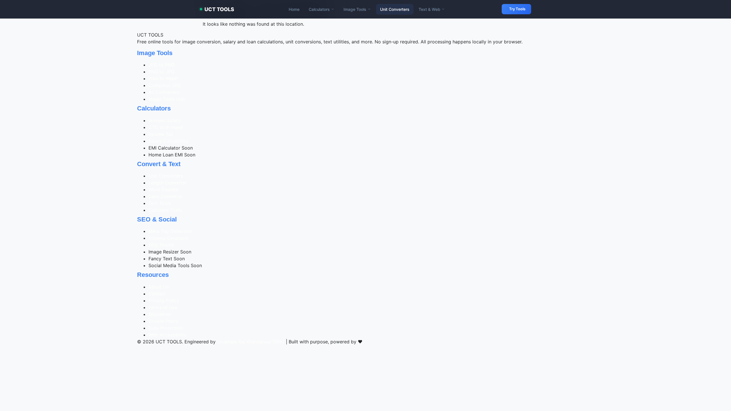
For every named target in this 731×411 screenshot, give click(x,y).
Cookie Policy (163, 321)
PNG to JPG (161, 71)
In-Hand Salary (164, 120)
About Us (158, 287)
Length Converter (167, 183)
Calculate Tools (165, 210)
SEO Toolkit (161, 245)
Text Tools (159, 203)
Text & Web (429, 9)
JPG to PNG (161, 65)
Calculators (319, 9)
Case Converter (165, 196)
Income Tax (160, 134)
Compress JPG (164, 85)
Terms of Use (162, 307)
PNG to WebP (163, 78)
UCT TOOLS (219, 9)
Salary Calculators (168, 141)
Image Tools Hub (166, 99)
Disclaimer (159, 314)
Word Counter (163, 189)
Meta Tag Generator (170, 231)
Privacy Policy (163, 300)
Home (294, 9)
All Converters (164, 92)
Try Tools (517, 9)
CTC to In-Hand (165, 127)
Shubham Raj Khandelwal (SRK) (250, 341)
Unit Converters (394, 9)
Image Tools (355, 9)
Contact (157, 294)
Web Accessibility (167, 335)
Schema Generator (168, 238)
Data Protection (165, 328)
